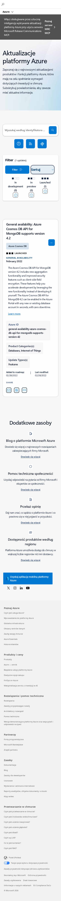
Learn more (14, 313)
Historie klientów (11, 644)
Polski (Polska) (15, 857)
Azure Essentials (10, 639)
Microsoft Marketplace (13, 744)
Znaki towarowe (30, 880)
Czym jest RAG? (10, 848)
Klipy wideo (9, 796)
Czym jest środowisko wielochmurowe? (20, 816)
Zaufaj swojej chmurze (13, 634)
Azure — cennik (10, 664)
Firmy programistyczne (14, 739)
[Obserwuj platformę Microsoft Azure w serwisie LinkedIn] (21, 588)
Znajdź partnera (10, 750)
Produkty (8, 659)
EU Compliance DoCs (42, 885)
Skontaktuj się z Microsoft (15, 875)
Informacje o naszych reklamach (17, 885)
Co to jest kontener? (12, 843)
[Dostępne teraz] (45, 191)
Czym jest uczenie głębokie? (15, 827)
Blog (6, 770)
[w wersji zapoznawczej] (31, 195)
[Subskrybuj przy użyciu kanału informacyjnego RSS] (30, 143)
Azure (6, 11)
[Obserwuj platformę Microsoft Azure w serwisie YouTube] (28, 588)
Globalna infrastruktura (14, 623)
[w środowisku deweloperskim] (15, 195)
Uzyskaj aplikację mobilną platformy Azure (29, 578)
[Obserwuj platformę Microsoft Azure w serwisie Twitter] (8, 588)
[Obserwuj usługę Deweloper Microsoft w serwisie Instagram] (15, 588)
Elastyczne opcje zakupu (14, 675)
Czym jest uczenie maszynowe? (17, 822)
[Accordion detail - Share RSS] (16, 390)
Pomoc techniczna (11, 716)
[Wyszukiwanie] (53, 130)
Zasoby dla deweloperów (14, 775)
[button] (18, 143)
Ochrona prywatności (37, 875)
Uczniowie (8, 780)
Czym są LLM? (10, 837)
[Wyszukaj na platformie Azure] (3, 4)
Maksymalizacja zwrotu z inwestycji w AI (21, 685)
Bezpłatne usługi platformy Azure (18, 670)
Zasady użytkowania (12, 880)
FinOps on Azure (11, 680)
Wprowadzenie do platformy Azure (19, 618)
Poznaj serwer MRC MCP (49, 27)
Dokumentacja (10, 765)
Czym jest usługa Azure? (14, 613)
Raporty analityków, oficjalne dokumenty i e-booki (25, 791)
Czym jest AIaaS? (11, 832)
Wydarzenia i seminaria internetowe (19, 786)
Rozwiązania (9, 700)
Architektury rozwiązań (14, 711)
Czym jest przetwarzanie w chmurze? (19, 811)
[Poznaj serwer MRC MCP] (42, 143)
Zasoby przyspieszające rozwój (17, 706)
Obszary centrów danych (14, 628)
